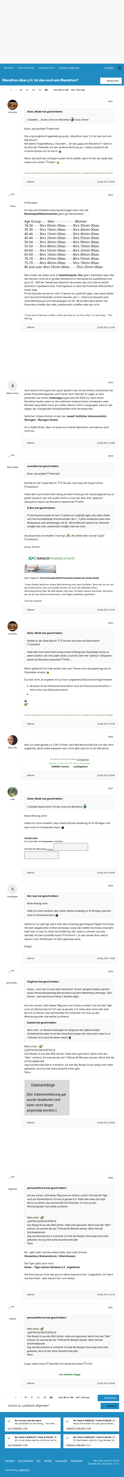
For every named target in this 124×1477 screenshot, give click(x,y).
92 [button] (33, 90)
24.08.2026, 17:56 (19, 1428)
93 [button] (40, 90)
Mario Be (12, 747)
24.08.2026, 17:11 (83, 1445)
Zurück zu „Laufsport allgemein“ (28, 1405)
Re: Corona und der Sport (28, 1420)
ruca (9, 1428)
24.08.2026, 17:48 (83, 1428)
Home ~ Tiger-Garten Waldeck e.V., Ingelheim (52, 1267)
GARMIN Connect (60, 766)
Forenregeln (61, 1460)
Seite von (61, 90)
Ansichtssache (68, 275)
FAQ (39, 1460)
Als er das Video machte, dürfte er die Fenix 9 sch (36, 1440)
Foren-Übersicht (25, 1460)
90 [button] (21, 90)
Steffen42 (70, 1428)
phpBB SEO (24, 1470)
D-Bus (12, 206)
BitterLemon (13, 393)
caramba (12, 112)
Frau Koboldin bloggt (69, 1374)
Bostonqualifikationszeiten (41, 213)
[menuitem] (109, 68)
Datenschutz (77, 1460)
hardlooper (12, 896)
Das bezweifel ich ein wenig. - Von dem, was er (36, 1423)
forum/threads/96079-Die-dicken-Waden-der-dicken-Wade (69, 578)
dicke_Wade (12, 467)
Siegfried (12, 1189)
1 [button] (11, 90)
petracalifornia (12, 982)
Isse (13, 799)
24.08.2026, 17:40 (19, 1445)
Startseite (9, 1460)
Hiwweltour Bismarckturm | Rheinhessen (49, 1256)
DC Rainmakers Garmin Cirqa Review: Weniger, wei (94, 1440)
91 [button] (27, 90)
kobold (12, 1318)
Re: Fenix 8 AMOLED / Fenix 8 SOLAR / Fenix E (94, 1420)
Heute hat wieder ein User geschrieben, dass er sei (94, 1423)
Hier (80, 275)
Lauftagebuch (80, 766)
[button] (4, 90)
